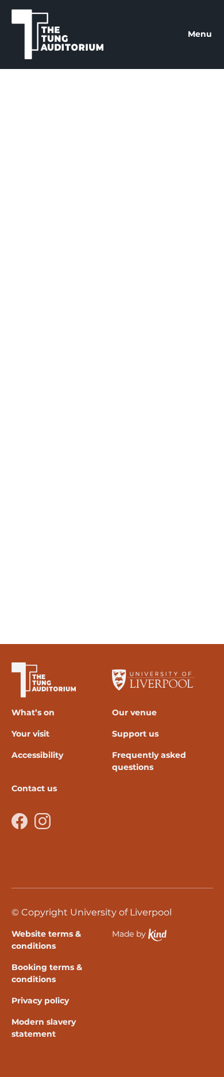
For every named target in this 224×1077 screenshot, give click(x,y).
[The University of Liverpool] (158, 680)
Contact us (34, 788)
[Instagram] (42, 821)
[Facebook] (19, 821)
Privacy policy (40, 1000)
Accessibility (37, 755)
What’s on (33, 712)
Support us (135, 734)
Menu (200, 34)
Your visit (30, 734)
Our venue (134, 712)
